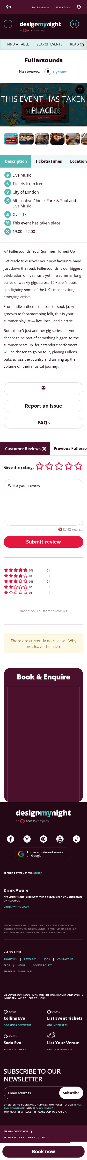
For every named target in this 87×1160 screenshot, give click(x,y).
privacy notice (43, 1108)
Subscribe (71, 1092)
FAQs (43, 422)
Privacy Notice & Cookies (19, 1137)
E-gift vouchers (15, 1049)
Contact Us (65, 959)
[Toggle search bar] (74, 24)
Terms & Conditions (16, 1131)
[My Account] (80, 6)
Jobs (47, 959)
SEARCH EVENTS (49, 44)
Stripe (37, 873)
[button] (43, 570)
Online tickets (57, 1025)
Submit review (43, 541)
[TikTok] (76, 839)
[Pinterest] (43, 839)
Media (21, 965)
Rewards (30, 959)
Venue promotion (59, 1049)
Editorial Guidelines (18, 971)
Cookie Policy (43, 965)
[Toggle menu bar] (8, 24)
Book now (43, 1151)
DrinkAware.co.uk (16, 906)
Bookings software (17, 1025)
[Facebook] (10, 839)
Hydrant (60, 72)
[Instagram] (27, 839)
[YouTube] (60, 839)
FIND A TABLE (18, 44)
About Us (10, 959)
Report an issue (43, 405)
